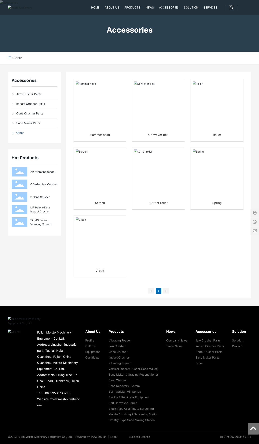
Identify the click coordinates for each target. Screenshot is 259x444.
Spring (217, 203)
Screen (100, 203)
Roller (217, 135)
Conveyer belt (158, 135)
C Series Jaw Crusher (43, 184)
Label (113, 436)
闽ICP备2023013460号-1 (235, 436)
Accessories (130, 29)
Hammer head (100, 135)
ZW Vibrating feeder (42, 171)
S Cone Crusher (40, 197)
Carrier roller (158, 203)
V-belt (100, 271)
